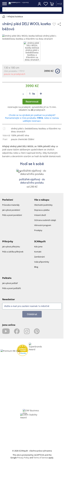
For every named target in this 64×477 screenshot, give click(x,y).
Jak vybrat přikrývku (11, 246)
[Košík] (52, 3)
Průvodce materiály (10, 205)
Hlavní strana (3, 16)
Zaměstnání (39, 256)
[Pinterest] (37, 331)
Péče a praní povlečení (12, 215)
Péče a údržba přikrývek (12, 251)
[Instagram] (27, 331)
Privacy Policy (23, 457)
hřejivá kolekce (15, 16)
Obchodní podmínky (43, 205)
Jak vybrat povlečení (11, 210)
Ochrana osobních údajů (45, 220)
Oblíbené (45, 3)
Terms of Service (40, 457)
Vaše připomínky (41, 261)
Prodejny (38, 230)
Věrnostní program (42, 225)
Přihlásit (39, 3)
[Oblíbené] (54, 24)
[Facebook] (17, 331)
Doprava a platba (41, 210)
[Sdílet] (59, 24)
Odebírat (32, 314)
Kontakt (37, 251)
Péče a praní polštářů (11, 288)
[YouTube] (6, 331)
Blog (36, 267)
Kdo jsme (38, 246)
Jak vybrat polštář (10, 283)
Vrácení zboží (40, 215)
